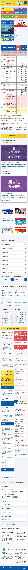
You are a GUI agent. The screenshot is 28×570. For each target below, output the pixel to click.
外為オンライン (5, 519)
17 (4, 320)
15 (20, 318)
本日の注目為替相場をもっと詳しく (14, 135)
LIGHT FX (4, 493)
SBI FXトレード (5, 504)
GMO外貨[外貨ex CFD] (6, 465)
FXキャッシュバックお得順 (7, 476)
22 (20, 320)
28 (10, 322)
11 (5, 318)
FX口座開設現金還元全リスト (7, 477)
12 (7, 318)
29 (20, 322)
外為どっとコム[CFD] (6, 353)
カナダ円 (12, 92)
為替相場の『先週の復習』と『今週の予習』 (12, 162)
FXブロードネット (6, 497)
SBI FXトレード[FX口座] (7, 348)
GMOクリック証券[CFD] (6, 457)
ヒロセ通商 (20, 383)
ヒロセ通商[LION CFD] (6, 460)
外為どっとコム (6, 393)
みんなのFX (4, 494)
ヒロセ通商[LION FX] (7, 398)
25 (5, 322)
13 (8, 318)
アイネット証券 (5, 512)
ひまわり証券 (5, 473)
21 (10, 320)
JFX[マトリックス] (6, 412)
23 (2, 322)
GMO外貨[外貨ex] (6, 496)
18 (5, 320)
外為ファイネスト (6, 351)
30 (22, 322)
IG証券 (3, 420)
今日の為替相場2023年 (8, 193)
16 (2, 320)
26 (7, 322)
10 (4, 318)
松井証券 (3, 462)
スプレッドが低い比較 (6, 305)
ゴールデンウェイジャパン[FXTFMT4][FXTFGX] (20, 353)
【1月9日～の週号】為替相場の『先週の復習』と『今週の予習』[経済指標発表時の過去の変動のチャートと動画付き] (14, 166)
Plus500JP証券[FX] (6, 419)
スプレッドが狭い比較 (6, 299)
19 (7, 320)
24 (4, 322)
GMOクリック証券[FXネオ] (20, 418)
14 (10, 318)
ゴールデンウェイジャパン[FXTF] (9, 491)
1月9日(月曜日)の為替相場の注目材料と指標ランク (13, 195)
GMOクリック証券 (6, 489)
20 (8, 320)
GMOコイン (4, 461)
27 (8, 322)
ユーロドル (13, 98)
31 (23, 322)
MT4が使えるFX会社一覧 (20, 305)
